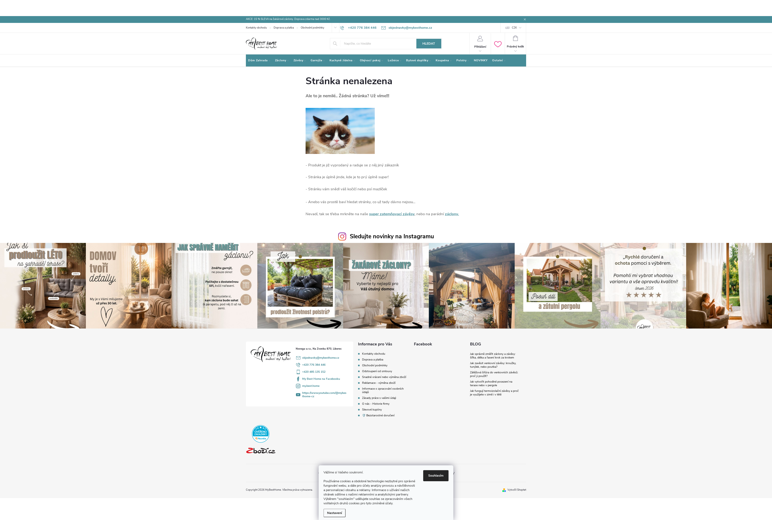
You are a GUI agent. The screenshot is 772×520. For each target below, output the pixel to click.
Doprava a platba (284, 28)
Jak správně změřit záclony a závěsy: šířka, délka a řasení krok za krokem (492, 355)
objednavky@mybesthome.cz (320, 358)
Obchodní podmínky (312, 28)
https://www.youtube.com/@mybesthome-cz (324, 394)
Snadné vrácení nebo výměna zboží (384, 377)
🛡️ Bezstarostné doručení (378, 415)
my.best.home (310, 386)
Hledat (428, 43)
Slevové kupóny (372, 409)
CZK (514, 28)
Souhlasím (435, 475)
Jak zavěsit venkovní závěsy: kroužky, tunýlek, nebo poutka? (493, 365)
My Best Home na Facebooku (321, 379)
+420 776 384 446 (313, 365)
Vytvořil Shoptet (516, 490)
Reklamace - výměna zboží (378, 383)
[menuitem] (259, 60)
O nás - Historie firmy (375, 404)
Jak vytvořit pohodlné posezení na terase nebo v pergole (491, 383)
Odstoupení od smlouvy (377, 371)
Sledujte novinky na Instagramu (392, 236)
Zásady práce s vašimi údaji (379, 398)
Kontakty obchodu (256, 28)
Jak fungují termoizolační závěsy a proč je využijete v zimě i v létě (494, 392)
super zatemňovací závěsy (391, 214)
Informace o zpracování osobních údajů (383, 390)
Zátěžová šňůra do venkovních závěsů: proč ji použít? (494, 374)
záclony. (452, 214)
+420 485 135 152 (313, 372)
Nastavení (334, 513)
